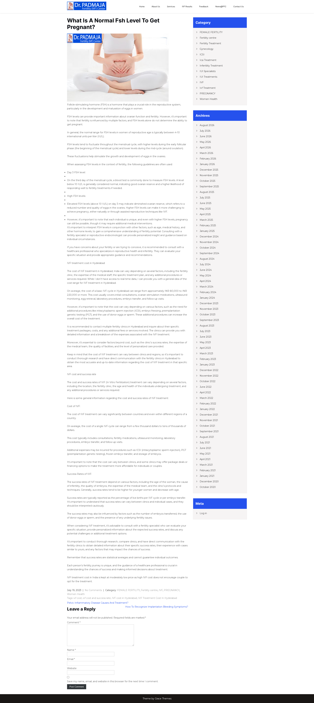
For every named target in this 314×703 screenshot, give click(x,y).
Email (71, 659)
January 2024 (207, 297)
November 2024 (209, 242)
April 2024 (205, 281)
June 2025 (205, 203)
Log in (203, 513)
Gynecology (206, 48)
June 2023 (205, 336)
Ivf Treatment (208, 87)
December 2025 (209, 169)
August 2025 (207, 192)
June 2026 (205, 136)
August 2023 (207, 325)
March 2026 (206, 153)
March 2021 (206, 464)
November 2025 (209, 175)
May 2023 (205, 342)
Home (142, 6)
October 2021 (207, 425)
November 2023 (209, 308)
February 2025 (208, 225)
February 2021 (208, 470)
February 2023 (208, 359)
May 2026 (205, 141)
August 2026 (207, 125)
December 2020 (209, 481)
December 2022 (209, 370)
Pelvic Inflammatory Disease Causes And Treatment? (97, 602)
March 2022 (206, 398)
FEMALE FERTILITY (128, 590)
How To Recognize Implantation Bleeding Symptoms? (156, 606)
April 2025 (205, 214)
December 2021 (209, 414)
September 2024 (209, 253)
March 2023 (206, 353)
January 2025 (207, 231)
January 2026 (207, 164)
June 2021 (205, 448)
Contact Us (238, 6)
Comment (73, 622)
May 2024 (205, 275)
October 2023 (207, 314)
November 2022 (209, 375)
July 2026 (205, 130)
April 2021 (205, 459)
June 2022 (205, 386)
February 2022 (208, 403)
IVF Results (187, 6)
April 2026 (205, 147)
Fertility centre (149, 590)
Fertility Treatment (210, 43)
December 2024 (209, 236)
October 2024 (208, 247)
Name (71, 649)
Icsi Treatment (208, 60)
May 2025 (205, 208)
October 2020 (208, 487)
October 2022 (207, 381)
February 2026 (208, 158)
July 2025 (205, 197)
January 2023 (207, 364)
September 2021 (209, 431)
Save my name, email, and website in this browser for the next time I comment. (112, 681)
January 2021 (207, 475)
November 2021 (209, 420)
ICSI (202, 54)
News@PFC (220, 6)
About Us (156, 6)
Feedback (203, 6)
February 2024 (208, 292)
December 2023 (209, 303)
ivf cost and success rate (97, 598)
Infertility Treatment (211, 65)
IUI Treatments (208, 76)
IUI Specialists (208, 71)
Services (171, 6)
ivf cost (78, 598)
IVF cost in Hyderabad (124, 598)
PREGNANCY (171, 590)
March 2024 (206, 286)
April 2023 (205, 347)
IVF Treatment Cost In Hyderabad (157, 598)
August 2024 (207, 258)
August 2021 (207, 436)
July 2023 (205, 331)
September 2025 (209, 186)
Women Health (76, 594)
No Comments (93, 590)
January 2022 (207, 409)
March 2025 (206, 219)
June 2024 (206, 269)
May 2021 (205, 453)
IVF (161, 590)
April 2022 (205, 392)
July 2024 (205, 264)
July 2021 (205, 442)
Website (72, 668)
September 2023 (209, 320)
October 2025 (207, 180)
